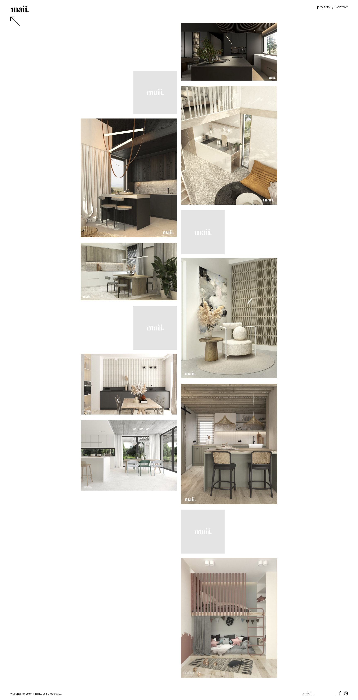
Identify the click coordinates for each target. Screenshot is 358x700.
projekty (323, 7)
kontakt (342, 7)
